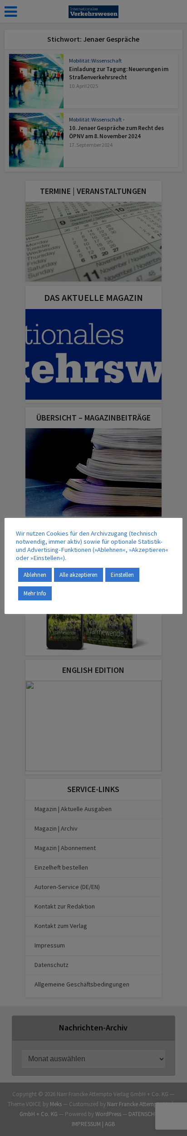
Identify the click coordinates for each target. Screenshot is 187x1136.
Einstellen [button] (122, 575)
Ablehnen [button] (35, 575)
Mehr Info (35, 593)
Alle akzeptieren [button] (78, 575)
